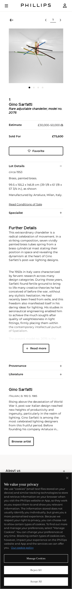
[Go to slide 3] (38, 88)
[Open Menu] (9, 5)
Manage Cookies (36, 558)
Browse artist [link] (21, 441)
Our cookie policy (22, 547)
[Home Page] (36, 6)
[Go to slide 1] (29, 88)
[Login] (64, 5)
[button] (36, 56)
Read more (38, 348)
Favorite (38, 151)
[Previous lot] (46, 20)
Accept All (36, 581)
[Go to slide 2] (34, 88)
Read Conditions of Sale (25, 204)
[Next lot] (60, 20)
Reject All (35, 570)
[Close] (67, 478)
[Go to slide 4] (43, 88)
